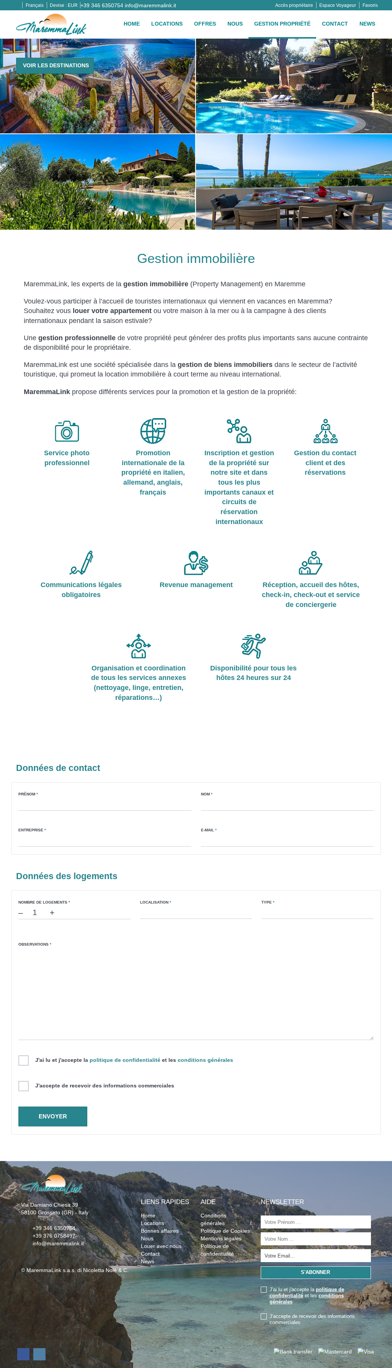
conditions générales (205, 1060)
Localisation (155, 902)
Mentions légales (221, 1238)
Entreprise (32, 830)
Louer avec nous (161, 1246)
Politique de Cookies (225, 1231)
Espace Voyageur (337, 5)
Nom (206, 794)
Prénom (28, 794)
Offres (205, 24)
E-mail (209, 830)
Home (132, 24)
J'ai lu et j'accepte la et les (134, 1060)
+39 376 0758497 (54, 1236)
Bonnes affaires (160, 1231)
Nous (235, 24)
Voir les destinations (56, 65)
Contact (335, 24)
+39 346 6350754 (101, 5)
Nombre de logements (44, 902)
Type (267, 902)
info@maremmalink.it (150, 5)
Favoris (370, 5)
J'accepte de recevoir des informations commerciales (104, 1085)
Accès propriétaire (294, 5)
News (367, 24)
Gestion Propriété (282, 24)
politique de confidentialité (125, 1060)
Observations (34, 944)
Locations (167, 24)
